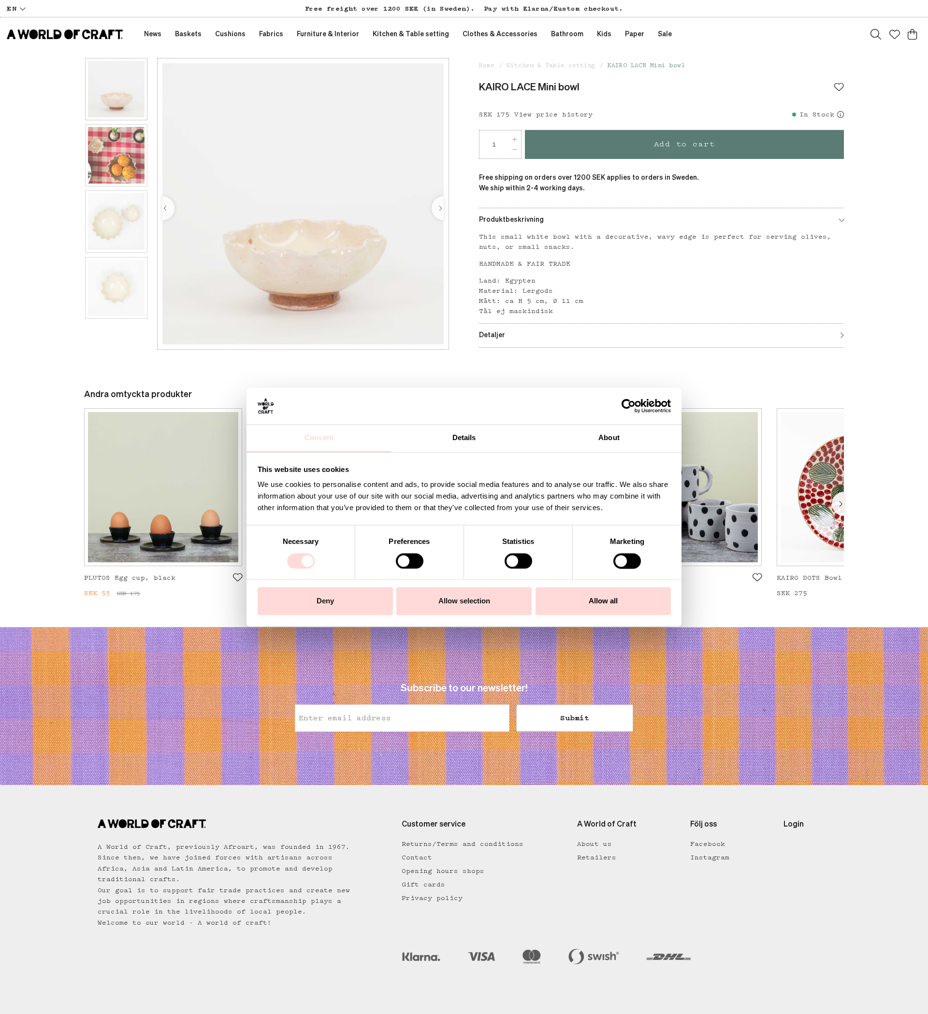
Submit (574, 718)
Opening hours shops (443, 871)
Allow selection (464, 601)
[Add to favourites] (839, 88)
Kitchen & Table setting (551, 65)
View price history (553, 114)
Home (486, 65)
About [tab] (609, 438)
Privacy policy (432, 898)
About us (594, 844)
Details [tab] (464, 438)
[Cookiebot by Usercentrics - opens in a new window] (628, 406)
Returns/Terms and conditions (462, 844)
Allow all (603, 601)
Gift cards (423, 884)
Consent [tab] (319, 438)
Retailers (596, 857)
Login (793, 824)
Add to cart (684, 144)
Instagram (709, 857)
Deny (325, 601)
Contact (417, 857)
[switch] (409, 561)
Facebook (707, 844)
